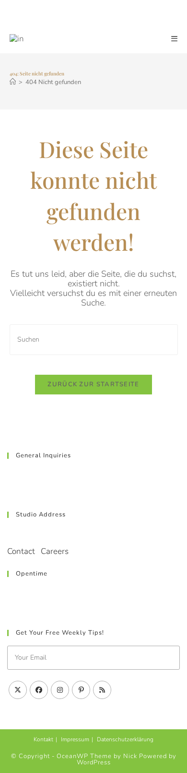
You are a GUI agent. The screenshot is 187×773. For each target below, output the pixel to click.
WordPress (94, 762)
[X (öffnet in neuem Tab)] (60, 13)
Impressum (75, 739)
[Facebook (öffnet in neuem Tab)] (73, 13)
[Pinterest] (81, 690)
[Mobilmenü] (174, 39)
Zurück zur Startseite (93, 384)
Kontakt (43, 739)
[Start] (13, 82)
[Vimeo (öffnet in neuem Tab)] (119, 13)
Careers (55, 551)
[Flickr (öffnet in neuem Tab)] (107, 13)
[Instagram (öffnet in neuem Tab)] (96, 13)
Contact (21, 551)
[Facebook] (39, 690)
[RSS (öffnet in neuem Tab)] (129, 13)
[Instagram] (60, 690)
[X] (18, 690)
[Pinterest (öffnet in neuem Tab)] (84, 13)
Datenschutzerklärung (125, 739)
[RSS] (102, 690)
